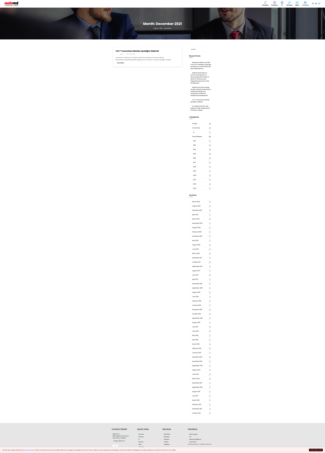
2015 (201, 154)
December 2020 (201, 223)
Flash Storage (193, 434)
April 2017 (201, 279)
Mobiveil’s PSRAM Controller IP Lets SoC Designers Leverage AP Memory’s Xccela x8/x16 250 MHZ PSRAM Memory (201, 65)
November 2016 (201, 284)
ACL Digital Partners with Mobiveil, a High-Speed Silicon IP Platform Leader (200, 108)
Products (141, 437)
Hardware (166, 437)
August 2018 (201, 245)
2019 (201, 171)
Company (141, 447)
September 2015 (201, 318)
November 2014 (201, 361)
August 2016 (201, 292)
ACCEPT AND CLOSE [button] (316, 450)
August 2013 (201, 391)
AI (201, 132)
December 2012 (201, 409)
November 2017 (201, 258)
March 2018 (201, 253)
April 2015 (201, 340)
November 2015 (201, 309)
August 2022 (201, 206)
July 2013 (201, 396)
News (140, 444)
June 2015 (201, 331)
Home (156, 28)
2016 (201, 158)
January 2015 (201, 353)
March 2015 (201, 344)
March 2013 (201, 400)
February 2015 (201, 348)
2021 (160, 28)
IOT (190, 437)
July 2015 (201, 327)
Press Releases (201, 136)
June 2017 (201, 275)
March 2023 (201, 202)
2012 (201, 141)
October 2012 (201, 413)
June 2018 (201, 249)
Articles (201, 123)
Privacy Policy (29, 450)
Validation (167, 444)
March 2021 (201, 219)
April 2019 (201, 240)
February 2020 (201, 232)
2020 (201, 175)
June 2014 (201, 374)
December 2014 (201, 357)
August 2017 (201, 271)
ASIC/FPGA (167, 434)
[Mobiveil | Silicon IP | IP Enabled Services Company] (11, 3)
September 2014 (201, 366)
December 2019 (201, 236)
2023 (201, 188)
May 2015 (201, 335)
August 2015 (201, 322)
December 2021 (201, 210)
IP (138, 439)
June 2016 (201, 296)
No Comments (131, 54)
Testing (166, 442)
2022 (201, 184)
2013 (201, 145)
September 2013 (201, 387)
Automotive (192, 442)
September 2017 (201, 266)
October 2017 (201, 262)
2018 (201, 167)
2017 (201, 162)
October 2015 (201, 314)
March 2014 (201, 378)
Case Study (201, 128)
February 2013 (201, 404)
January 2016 (201, 305)
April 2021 (201, 215)
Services (140, 442)
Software (166, 439)
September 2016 (201, 288)
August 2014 (201, 370)
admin (122, 54)
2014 (201, 149)
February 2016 (201, 301)
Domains (141, 434)
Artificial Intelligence (195, 439)
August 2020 (201, 227)
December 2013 (201, 383)
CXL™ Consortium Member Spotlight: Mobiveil (137, 51)
